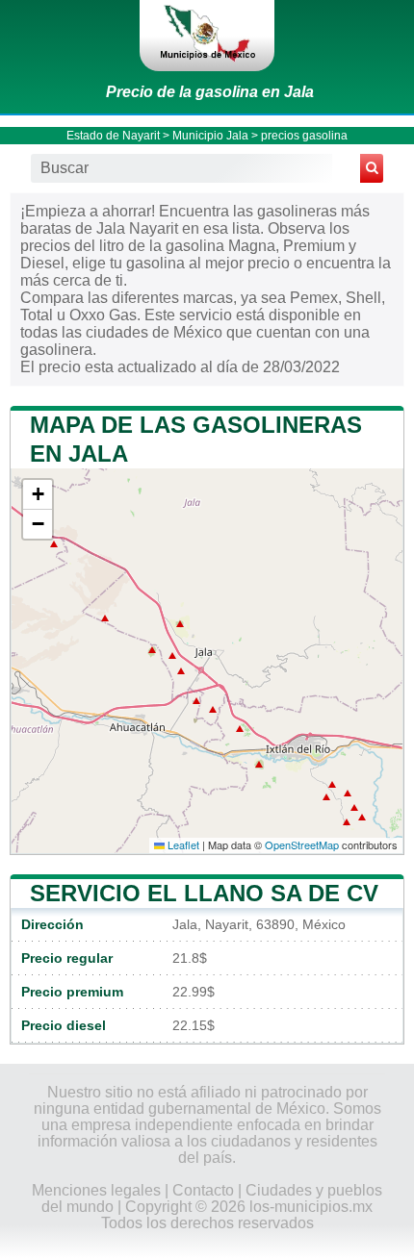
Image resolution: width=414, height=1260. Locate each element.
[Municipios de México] (207, 35)
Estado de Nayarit (113, 135)
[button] (37, 495)
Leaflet (182, 844)
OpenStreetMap (302, 844)
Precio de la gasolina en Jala (210, 92)
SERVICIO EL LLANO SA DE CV (204, 893)
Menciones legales (96, 1190)
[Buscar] (371, 168)
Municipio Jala (210, 135)
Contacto (203, 1190)
